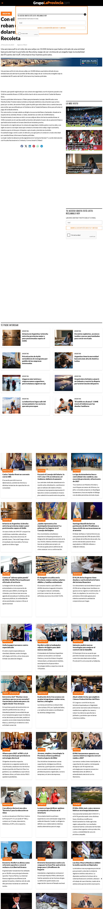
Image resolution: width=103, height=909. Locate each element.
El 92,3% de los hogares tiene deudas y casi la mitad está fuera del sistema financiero (86, 580)
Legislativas (78, 693)
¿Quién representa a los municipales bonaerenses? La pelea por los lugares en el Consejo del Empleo (49, 527)
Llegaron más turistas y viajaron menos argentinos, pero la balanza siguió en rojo (34, 381)
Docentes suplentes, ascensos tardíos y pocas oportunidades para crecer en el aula (87, 336)
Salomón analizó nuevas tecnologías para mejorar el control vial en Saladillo (84, 647)
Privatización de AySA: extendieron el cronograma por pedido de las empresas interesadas (35, 359)
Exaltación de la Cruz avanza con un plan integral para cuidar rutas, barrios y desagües (51, 699)
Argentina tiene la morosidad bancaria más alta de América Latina (86, 358)
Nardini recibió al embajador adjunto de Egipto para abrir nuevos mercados (49, 647)
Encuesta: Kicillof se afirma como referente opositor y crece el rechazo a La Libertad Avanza (16, 865)
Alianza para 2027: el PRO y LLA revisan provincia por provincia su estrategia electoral (16, 755)
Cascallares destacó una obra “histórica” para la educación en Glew (15, 810)
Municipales (7, 471)
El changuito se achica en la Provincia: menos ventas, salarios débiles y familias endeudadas (51, 580)
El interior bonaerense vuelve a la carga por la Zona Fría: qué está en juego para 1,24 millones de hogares (51, 866)
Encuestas (77, 574)
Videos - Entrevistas (11, 693)
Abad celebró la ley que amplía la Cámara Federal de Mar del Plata (86, 698)
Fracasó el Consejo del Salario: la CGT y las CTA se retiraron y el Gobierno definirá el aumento (51, 476)
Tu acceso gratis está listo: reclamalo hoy (79, 212)
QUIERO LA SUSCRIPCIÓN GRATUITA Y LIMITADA (84, 228)
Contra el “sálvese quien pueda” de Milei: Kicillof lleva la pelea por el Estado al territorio (16, 580)
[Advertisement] (41, 81)
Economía (77, 520)
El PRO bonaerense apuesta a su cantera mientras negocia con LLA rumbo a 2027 (86, 755)
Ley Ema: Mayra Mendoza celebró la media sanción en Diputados (86, 864)
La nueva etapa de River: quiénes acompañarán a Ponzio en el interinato (51, 810)
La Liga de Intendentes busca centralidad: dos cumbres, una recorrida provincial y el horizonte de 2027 (87, 477)
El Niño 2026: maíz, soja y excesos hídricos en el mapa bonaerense (86, 809)
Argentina (6, 13)
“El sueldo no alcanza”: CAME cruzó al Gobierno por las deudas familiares (86, 404)
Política (41, 471)
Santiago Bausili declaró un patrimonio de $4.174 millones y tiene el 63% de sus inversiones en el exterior (86, 527)
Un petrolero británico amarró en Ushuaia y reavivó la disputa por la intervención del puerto (87, 381)
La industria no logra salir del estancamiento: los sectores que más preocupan (34, 404)
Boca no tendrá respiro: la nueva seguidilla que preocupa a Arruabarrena (79, 122)
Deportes (41, 804)
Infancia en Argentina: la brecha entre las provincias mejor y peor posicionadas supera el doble (35, 337)
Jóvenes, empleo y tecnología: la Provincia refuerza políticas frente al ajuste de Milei (51, 755)
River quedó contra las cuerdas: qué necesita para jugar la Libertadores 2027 (78, 145)
